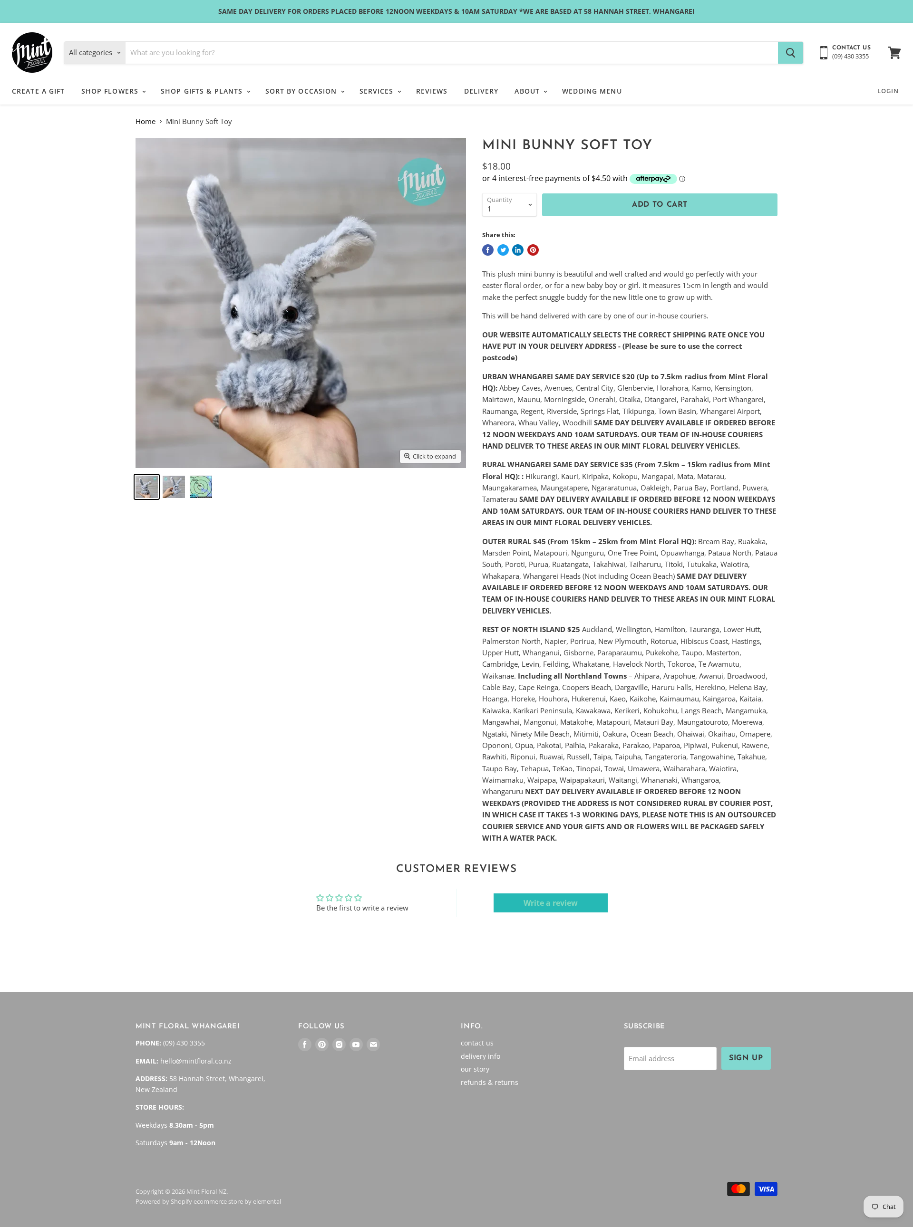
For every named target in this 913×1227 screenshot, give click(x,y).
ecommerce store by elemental (237, 1201)
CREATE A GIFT (38, 91)
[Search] (790, 53)
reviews (432, 91)
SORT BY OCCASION (302, 91)
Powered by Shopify (164, 1201)
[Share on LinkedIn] (518, 250)
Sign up (746, 1058)
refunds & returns (489, 1082)
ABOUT (528, 91)
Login (888, 90)
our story (475, 1069)
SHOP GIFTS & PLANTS (203, 91)
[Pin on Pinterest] (533, 250)
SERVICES (377, 91)
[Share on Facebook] (488, 250)
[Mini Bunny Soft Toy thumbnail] (147, 487)
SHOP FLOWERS (111, 91)
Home (145, 121)
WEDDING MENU (592, 91)
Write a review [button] (551, 903)
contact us (477, 1042)
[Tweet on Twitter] (503, 250)
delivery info (480, 1056)
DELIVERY (481, 91)
